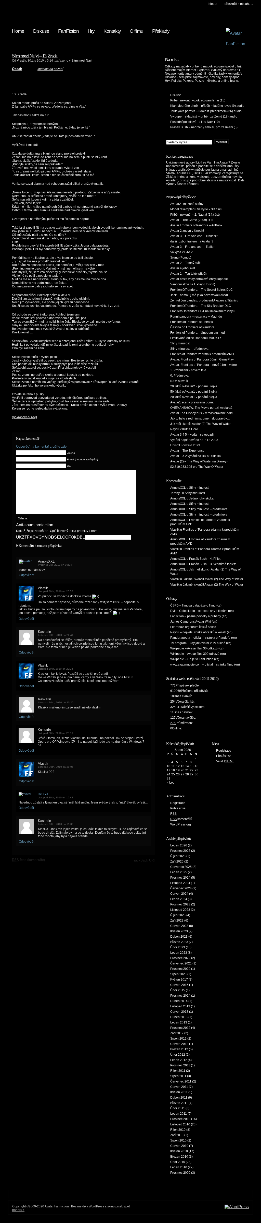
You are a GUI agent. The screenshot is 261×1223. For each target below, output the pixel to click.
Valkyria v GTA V (181, 252)
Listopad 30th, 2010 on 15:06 (55, 824)
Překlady (160, 31)
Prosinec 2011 (180, 1065)
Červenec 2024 (181, 888)
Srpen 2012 (178, 1038)
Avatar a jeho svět (182, 268)
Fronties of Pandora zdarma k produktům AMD (202, 354)
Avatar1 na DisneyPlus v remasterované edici (201, 413)
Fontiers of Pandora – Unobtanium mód (197, 332)
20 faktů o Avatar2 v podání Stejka (193, 386)
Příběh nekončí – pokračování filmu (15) (197, 100)
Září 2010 (177, 1135)
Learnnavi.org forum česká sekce (193, 627)
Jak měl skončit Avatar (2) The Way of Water (200, 424)
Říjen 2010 (178, 1130)
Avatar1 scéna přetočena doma (192, 402)
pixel (118, 1206)
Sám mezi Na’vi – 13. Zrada (34, 56)
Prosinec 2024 (180, 877)
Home (18, 31)
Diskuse (41, 31)
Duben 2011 (178, 1097)
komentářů (181, 819)
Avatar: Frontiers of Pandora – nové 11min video (203, 365)
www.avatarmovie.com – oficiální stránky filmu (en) (205, 664)
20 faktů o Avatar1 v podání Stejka (193, 397)
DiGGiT (43, 794)
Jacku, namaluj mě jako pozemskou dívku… (200, 295)
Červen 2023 (179, 926)
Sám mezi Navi (81, 60)
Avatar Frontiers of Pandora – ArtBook (196, 225)
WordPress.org (180, 824)
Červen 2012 (179, 1044)
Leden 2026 (178, 845)
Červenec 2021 (181, 963)
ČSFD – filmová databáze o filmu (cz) (195, 605)
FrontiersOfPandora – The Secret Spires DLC (201, 290)
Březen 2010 (179, 1156)
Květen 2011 (179, 1092)
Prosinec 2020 (180, 969)
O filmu (136, 31)
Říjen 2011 (177, 1071)
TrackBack (143, 860)
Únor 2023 (177, 947)
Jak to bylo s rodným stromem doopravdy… (200, 418)
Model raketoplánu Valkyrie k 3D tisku (196, 209)
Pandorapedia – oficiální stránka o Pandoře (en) (203, 637)
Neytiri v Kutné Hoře (184, 429)
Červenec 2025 (181, 867)
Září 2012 (177, 1033)
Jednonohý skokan (202, 498)
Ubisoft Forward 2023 (185, 445)
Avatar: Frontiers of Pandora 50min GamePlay (202, 359)
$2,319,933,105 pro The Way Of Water (196, 467)
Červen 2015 (179, 985)
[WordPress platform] (237, 1207)
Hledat (212, 4)
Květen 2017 (179, 979)
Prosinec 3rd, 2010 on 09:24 (55, 564)
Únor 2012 (177, 1054)
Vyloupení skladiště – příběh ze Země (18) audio (203, 116)
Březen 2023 (179, 942)
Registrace (177, 803)
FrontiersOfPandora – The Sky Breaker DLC (200, 306)
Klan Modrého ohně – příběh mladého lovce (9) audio (207, 106)
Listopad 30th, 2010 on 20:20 (55, 702)
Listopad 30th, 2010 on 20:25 (55, 668)
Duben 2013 (179, 1017)
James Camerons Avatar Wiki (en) (193, 621)
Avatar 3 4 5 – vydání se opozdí (192, 434)
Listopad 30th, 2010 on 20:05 (55, 766)
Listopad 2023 (180, 910)
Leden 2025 (178, 872)
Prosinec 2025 (180, 851)
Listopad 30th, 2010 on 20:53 (55, 591)
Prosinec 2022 (180, 958)
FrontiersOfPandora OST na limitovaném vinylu (202, 311)
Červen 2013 (179, 1012)
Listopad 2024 (180, 883)
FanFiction (68, 31)
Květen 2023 (179, 931)
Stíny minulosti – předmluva (189, 349)
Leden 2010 (178, 1167)
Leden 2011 (178, 1113)
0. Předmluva (179, 375)
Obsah (17, 69)
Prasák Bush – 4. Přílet (204, 559)
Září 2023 (177, 920)
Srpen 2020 (178, 974)
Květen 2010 (179, 1151)
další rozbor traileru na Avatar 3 (191, 241)
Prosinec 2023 (180, 904)
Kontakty (112, 31)
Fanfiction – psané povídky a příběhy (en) (198, 616)
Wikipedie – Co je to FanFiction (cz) (194, 659)
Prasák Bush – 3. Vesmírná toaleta (213, 564)
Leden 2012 (178, 1060)
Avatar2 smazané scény (186, 204)
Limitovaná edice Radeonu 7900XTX (195, 338)
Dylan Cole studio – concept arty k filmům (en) (202, 611)
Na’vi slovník (179, 381)
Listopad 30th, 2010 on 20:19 (55, 733)
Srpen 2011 (178, 1076)
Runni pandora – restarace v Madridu (196, 316)
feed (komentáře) (28, 860)
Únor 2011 (177, 1108)
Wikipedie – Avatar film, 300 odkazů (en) (198, 654)
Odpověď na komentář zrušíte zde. (42, 446)
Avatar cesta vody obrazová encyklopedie (199, 279)
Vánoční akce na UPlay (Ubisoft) (192, 284)
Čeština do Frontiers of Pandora (192, 327)
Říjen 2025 (178, 856)
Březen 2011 (179, 1103)
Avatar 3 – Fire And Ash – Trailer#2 (194, 236)
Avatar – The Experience (187, 450)
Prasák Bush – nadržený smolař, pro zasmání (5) (204, 127)
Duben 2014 (179, 1001)
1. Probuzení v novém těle (188, 370)
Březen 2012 (179, 1049)
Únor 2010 (177, 1162)
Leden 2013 (178, 1022)
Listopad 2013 (180, 1006)
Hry (91, 31)
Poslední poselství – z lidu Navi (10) (195, 122)
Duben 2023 (179, 936)
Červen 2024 (179, 893)
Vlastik (21, 60)
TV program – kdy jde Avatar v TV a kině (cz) (200, 643)
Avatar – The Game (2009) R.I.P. (192, 220)
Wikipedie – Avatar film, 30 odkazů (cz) (197, 648)
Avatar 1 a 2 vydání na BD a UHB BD (195, 456)
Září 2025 (177, 861)
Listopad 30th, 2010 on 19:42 (55, 797)
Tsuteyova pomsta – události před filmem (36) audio (206, 111)
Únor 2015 (177, 990)
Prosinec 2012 (180, 1028)
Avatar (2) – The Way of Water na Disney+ (199, 461)
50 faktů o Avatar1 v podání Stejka (193, 391)
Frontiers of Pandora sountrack (191, 322)
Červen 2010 (179, 1146)
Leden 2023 (178, 952)
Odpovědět (26, 575)
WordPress (96, 1206)
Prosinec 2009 (180, 1172)
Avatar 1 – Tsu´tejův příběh (188, 273)
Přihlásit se (178, 808)
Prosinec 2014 (180, 995)
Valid (225, 761)
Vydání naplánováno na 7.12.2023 (194, 440)
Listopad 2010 (180, 1124)
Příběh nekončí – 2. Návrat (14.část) (195, 214)
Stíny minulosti (180, 343)
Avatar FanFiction (57, 1206)
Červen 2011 (179, 1087)
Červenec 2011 (180, 1081)
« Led (171, 782)
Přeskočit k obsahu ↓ (239, 4)
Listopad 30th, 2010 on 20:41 (55, 635)
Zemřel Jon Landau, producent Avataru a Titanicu (204, 300)
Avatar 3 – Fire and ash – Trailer (192, 247)
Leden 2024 (178, 899)
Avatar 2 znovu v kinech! (187, 230)
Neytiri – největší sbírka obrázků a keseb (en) (201, 632)
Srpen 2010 (178, 1140)
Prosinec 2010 (180, 1119)
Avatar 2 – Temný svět (185, 263)
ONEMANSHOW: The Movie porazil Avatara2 (201, 408)
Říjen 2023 (178, 915)
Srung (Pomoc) (180, 257)
